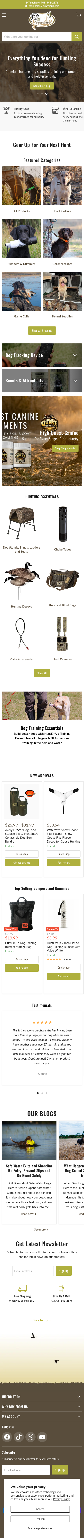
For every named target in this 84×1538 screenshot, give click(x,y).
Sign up (64, 1270)
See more (40, 1229)
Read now (27, 1213)
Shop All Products (42, 330)
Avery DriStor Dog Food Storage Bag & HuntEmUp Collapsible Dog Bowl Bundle (21, 835)
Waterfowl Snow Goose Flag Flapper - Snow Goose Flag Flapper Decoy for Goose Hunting (63, 835)
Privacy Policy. (61, 1499)
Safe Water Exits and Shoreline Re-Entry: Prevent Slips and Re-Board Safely (29, 1170)
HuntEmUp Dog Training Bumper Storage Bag (20, 944)
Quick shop (22, 854)
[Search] (76, 36)
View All (42, 673)
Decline (40, 1518)
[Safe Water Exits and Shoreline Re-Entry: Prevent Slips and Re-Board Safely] (29, 1140)
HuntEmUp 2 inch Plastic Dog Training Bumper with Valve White (63, 946)
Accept (40, 1509)
